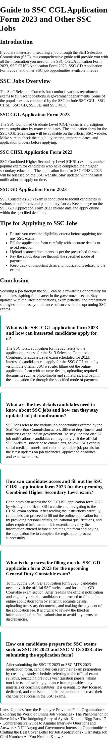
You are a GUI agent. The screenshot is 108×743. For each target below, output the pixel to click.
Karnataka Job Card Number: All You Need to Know (53, 734)
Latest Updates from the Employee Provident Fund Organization (51, 710)
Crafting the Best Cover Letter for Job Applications (40, 732)
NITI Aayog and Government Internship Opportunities (61, 728)
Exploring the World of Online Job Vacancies (36, 714)
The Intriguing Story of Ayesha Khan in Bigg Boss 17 (63, 719)
